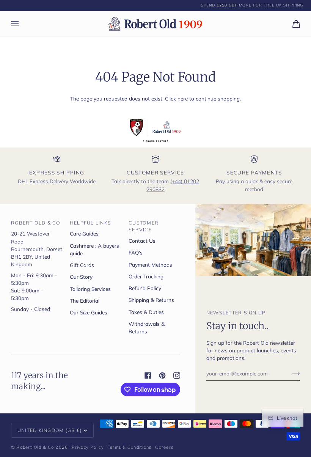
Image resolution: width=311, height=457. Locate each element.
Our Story (81, 276)
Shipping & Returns (151, 300)
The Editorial (84, 300)
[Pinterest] (162, 375)
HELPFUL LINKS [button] (90, 223)
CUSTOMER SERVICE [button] (144, 226)
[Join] (290, 373)
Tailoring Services (90, 289)
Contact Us (142, 240)
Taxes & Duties (146, 312)
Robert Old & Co (35, 447)
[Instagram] (176, 375)
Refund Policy (145, 288)
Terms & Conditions (130, 447)
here (182, 98)
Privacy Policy (88, 447)
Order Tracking (146, 276)
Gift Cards (82, 265)
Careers (164, 447)
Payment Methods (150, 264)
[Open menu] (22, 23)
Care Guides (84, 233)
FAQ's (136, 252)
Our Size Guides (88, 312)
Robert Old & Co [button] (36, 223)
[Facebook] (148, 375)
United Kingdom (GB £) (49, 430)
